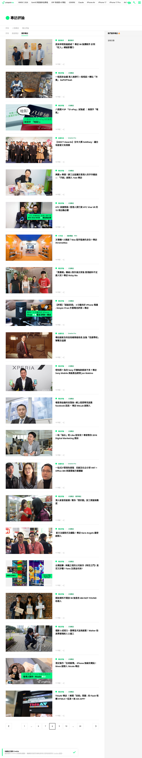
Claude (81, 2)
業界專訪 (24, 33)
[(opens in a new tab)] (29, 345)
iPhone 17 (102, 2)
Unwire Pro (72, 138)
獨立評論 (25, 28)
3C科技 (60, 236)
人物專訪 (15, 28)
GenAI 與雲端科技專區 (39, 2)
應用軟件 (61, 40)
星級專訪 (15, 33)
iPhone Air (91, 2)
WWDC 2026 (23, 2)
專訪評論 (61, 73)
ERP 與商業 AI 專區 (58, 2)
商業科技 (61, 138)
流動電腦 (70, 236)
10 (66, 726)
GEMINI (72, 2)
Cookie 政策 (58, 753)
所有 (7, 28)
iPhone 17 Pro (115, 2)
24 (80, 726)
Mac (75, 236)
